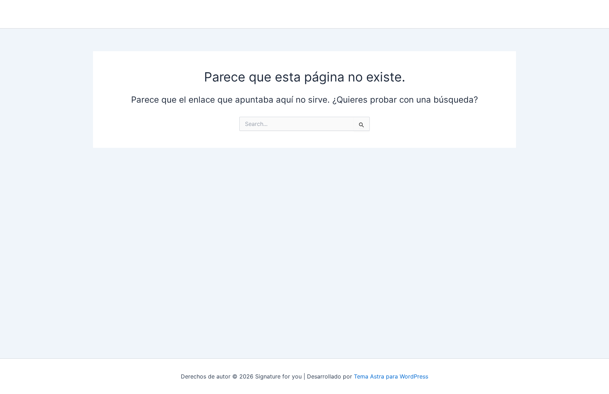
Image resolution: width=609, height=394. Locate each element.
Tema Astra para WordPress (391, 376)
